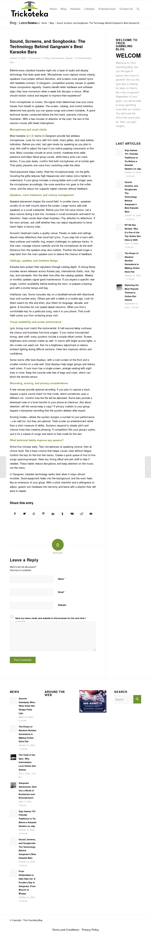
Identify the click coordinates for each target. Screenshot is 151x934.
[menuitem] (53, 8)
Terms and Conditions (65, 929)
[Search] (138, 8)
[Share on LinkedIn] (53, 514)
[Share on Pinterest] (43, 514)
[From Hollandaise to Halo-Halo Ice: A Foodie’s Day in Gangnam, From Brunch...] (3, 467)
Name (61, 578)
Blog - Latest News (23, 22)
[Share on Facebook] (14, 514)
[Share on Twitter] (24, 514)
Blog (47, 58)
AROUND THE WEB (55, 693)
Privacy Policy (90, 929)
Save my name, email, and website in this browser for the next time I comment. (50, 620)
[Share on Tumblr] (62, 514)
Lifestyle (69, 58)
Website (62, 604)
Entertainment (57, 58)
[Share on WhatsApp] (34, 514)
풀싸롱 (30, 136)
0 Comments (35, 58)
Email (61, 592)
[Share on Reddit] (81, 514)
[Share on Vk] (71, 514)
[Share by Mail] (91, 514)
